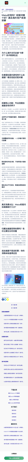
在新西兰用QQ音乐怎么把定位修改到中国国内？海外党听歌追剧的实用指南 (14, 369)
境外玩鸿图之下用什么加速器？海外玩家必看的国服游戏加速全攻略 (14, 344)
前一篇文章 (14, 304)
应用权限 (14, 416)
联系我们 (14, 420)
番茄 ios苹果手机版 (14, 399)
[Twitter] (5, 299)
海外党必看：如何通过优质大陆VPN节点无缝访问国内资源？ (14, 331)
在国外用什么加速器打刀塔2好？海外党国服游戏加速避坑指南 (14, 352)
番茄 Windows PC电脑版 (14, 393)
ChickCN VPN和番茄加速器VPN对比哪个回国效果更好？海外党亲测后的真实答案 (14, 319)
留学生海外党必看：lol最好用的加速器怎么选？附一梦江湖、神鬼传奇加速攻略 (14, 340)
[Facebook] (3, 299)
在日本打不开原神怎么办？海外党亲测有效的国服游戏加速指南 (14, 348)
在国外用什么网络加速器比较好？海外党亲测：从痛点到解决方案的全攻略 (14, 323)
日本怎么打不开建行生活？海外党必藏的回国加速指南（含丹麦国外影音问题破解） (14, 365)
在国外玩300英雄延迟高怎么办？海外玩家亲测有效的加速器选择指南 (14, 356)
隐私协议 (14, 413)
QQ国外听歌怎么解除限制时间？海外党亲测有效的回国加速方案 (14, 381)
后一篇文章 (14, 308)
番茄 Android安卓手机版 (14, 403)
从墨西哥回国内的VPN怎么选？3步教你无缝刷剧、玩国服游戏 (14, 315)
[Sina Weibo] (7, 299)
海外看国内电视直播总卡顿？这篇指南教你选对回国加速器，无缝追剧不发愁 (14, 327)
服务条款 (14, 410)
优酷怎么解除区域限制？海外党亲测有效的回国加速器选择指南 (14, 373)
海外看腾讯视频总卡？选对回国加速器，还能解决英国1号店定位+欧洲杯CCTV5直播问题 (14, 377)
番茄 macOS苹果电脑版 (14, 396)
